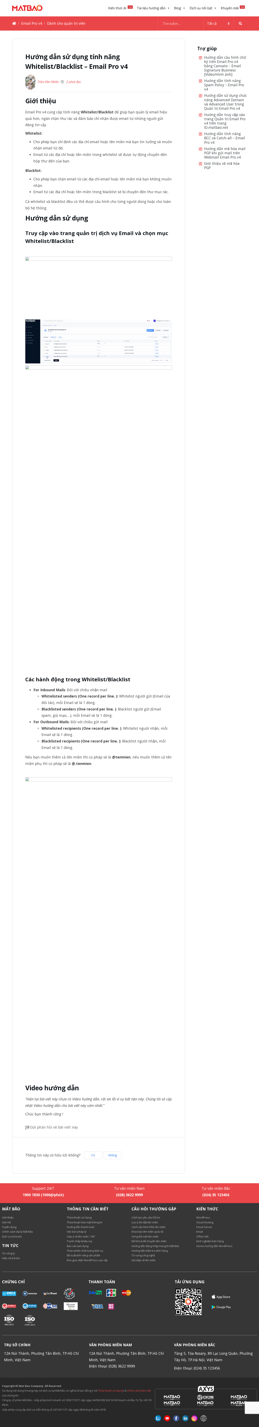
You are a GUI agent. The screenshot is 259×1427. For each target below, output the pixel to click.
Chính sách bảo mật (139, 1390)
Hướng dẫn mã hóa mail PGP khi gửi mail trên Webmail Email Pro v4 (224, 153)
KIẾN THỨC (207, 1209)
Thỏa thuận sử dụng (110, 1390)
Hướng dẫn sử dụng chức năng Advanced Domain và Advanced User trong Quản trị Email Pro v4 (225, 102)
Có (93, 1155)
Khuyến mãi (232, 8)
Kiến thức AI (120, 8)
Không (112, 1155)
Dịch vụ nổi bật (201, 8)
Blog (177, 8)
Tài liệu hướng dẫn (151, 8)
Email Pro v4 (31, 23)
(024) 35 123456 (215, 1194)
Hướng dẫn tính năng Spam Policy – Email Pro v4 (224, 85)
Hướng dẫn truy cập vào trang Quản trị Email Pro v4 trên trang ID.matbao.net (224, 121)
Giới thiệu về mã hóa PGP (222, 165)
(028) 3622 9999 (129, 1194)
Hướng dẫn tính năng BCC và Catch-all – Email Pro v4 (224, 138)
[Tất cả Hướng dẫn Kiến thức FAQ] (202, 23)
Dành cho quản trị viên (66, 23)
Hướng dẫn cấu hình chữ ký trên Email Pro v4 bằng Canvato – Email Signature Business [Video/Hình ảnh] (225, 66)
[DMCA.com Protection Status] (12, 1293)
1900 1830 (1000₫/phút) (43, 1194)
